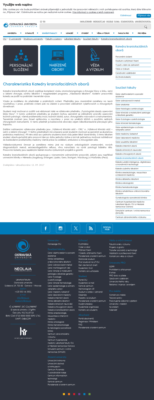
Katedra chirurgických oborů (128, 154)
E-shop (112, 273)
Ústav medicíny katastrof (127, 134)
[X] (75, 228)
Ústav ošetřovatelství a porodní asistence (129, 95)
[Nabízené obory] (57, 60)
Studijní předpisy (86, 304)
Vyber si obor (84, 247)
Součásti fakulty (52, 33)
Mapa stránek (86, 21)
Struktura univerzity (33, 39)
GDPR (111, 267)
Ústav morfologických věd (59, 268)
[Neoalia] (23, 269)
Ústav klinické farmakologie (128, 123)
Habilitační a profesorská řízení (122, 253)
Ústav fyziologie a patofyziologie (130, 119)
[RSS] (90, 228)
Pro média (142, 33)
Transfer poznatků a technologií (123, 250)
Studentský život (86, 268)
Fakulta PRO (125, 33)
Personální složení (124, 57)
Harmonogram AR (86, 289)
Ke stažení (113, 307)
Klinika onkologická (124, 183)
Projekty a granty (116, 247)
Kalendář (113, 310)
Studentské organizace (89, 307)
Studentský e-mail (86, 283)
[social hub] (107, 228)
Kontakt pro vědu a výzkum (121, 256)
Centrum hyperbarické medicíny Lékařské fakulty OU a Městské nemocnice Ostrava (130, 204)
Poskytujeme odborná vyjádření (123, 301)
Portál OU (83, 280)
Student (87, 33)
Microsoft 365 (99, 21)
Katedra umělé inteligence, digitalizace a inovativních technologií (133, 163)
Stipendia (83, 295)
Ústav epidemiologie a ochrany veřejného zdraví (129, 128)
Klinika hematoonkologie (127, 187)
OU (4, 39)
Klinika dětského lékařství (127, 179)
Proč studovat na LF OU (89, 262)
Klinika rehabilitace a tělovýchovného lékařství (132, 192)
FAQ (80, 325)
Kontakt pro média (117, 295)
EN (44, 21)
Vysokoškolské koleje (57, 373)
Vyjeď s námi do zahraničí (127, 65)
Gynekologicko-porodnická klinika (131, 198)
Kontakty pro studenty (88, 310)
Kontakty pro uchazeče (89, 271)
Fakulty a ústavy (53, 39)
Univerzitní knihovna (56, 361)
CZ (41, 21)
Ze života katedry (123, 77)
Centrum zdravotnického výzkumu (131, 217)
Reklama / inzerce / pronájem (122, 285)
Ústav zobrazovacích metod (128, 101)
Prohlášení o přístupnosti (120, 270)
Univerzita (15, 33)
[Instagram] (60, 228)
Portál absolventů (86, 319)
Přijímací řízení (85, 250)
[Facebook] (45, 228)
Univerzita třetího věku (119, 282)
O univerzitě (15, 39)
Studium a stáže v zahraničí (91, 292)
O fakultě (31, 33)
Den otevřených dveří (88, 265)
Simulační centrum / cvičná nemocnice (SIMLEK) (133, 212)
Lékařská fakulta (72, 39)
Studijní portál (127, 21)
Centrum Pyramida (56, 370)
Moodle (109, 21)
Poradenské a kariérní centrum (61, 385)
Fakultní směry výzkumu (119, 244)
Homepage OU (54, 244)
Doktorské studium (87, 259)
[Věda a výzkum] (94, 60)
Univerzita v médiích (118, 304)
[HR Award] (23, 333)
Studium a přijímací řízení (127, 61)
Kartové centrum (55, 382)
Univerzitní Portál (143, 21)
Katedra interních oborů (126, 146)
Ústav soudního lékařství (126, 142)
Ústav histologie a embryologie (129, 109)
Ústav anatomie (122, 105)
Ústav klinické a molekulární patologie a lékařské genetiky (133, 114)
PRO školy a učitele (117, 276)
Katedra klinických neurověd (128, 150)
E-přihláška (83, 244)
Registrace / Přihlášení (88, 322)
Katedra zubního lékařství (127, 169)
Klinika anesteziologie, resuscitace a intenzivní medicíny (131, 174)
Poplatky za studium (87, 298)
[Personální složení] (20, 60)
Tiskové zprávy (115, 298)
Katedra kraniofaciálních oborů (116, 39)
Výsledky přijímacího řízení (90, 253)
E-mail (117, 21)
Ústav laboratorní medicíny (128, 138)
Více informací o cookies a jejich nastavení (93, 12)
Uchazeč (72, 33)
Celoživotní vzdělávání (126, 73)
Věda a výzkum (105, 33)
